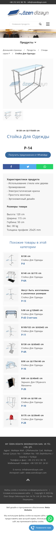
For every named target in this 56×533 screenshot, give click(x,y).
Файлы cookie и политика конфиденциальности (25, 490)
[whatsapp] (44, 166)
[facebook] (11, 166)
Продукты (26, 42)
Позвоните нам (43, 527)
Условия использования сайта (16, 493)
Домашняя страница (12, 50)
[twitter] (28, 166)
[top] (28, 479)
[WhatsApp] (50, 518)
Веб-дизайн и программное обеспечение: (28, 508)
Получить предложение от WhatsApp (28, 154)
